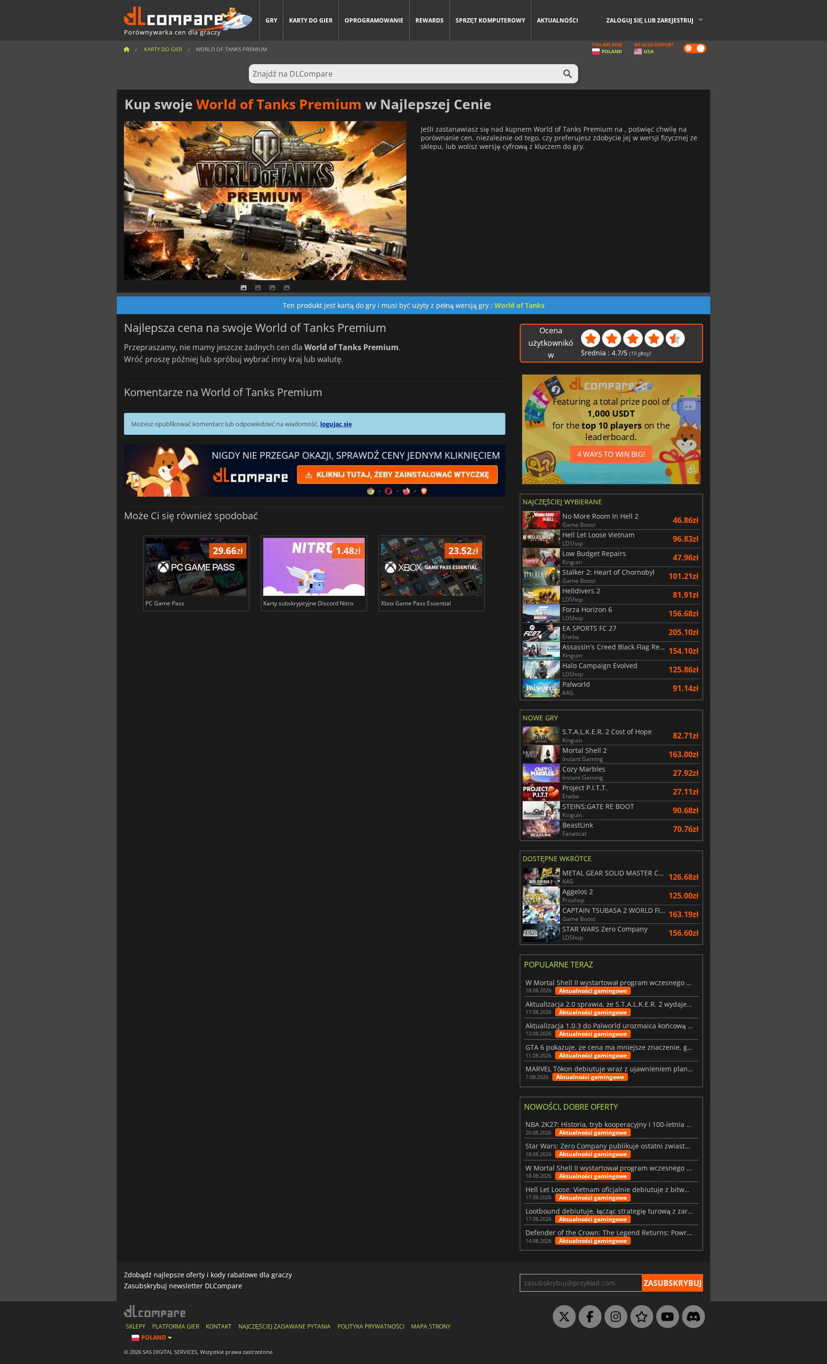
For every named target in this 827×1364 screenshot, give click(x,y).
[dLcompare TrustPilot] (639, 1317)
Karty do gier (311, 20)
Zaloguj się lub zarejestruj (649, 20)
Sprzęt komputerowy (490, 20)
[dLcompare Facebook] (588, 1317)
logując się (336, 424)
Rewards (429, 20)
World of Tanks (519, 305)
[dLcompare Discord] (691, 1317)
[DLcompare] (155, 1311)
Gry (271, 20)
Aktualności (557, 20)
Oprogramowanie (374, 20)
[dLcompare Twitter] (562, 1317)
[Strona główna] (126, 49)
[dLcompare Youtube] (665, 1317)
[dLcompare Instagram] (614, 1317)
